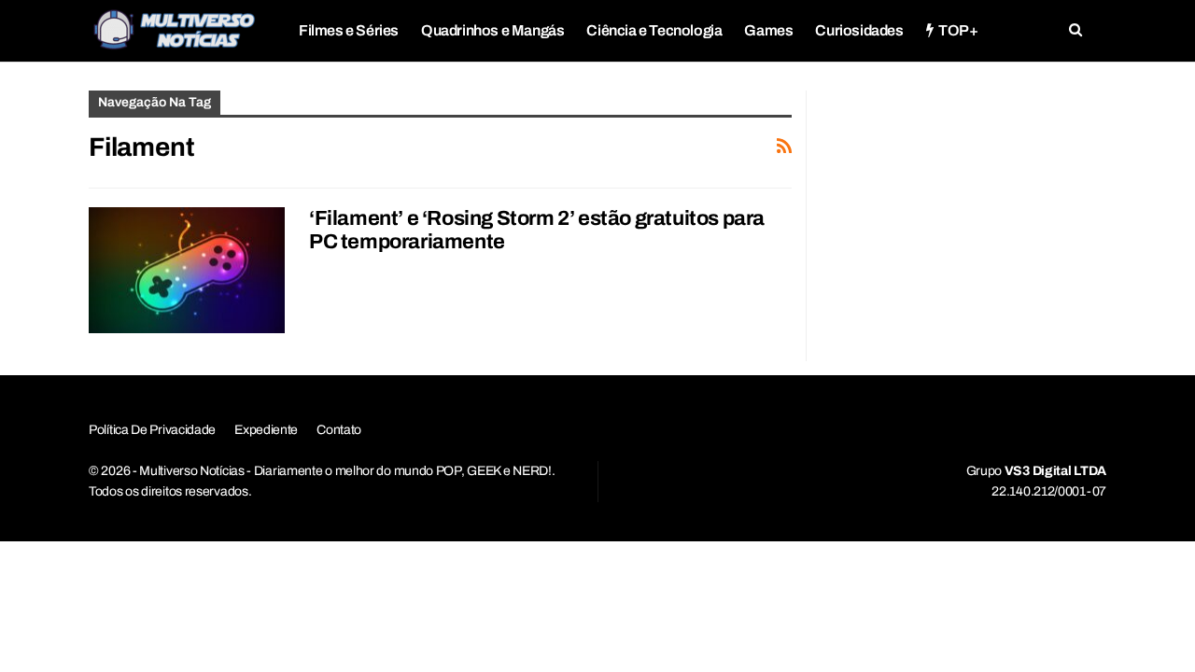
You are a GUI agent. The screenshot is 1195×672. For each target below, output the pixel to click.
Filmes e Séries (349, 30)
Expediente (266, 430)
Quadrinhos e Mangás (492, 30)
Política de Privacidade (152, 430)
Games (768, 30)
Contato (338, 430)
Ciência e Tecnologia (654, 30)
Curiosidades (859, 30)
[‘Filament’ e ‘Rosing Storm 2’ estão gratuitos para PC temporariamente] (187, 269)
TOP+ (957, 30)
